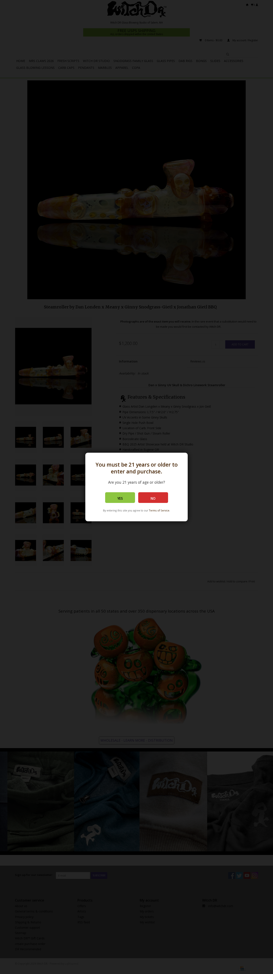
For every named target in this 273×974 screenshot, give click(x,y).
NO (153, 498)
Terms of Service (159, 510)
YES (120, 498)
